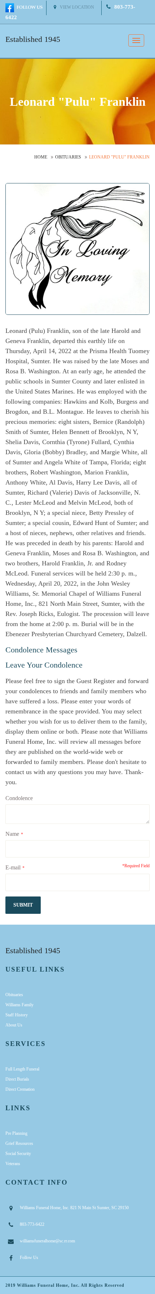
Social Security (18, 1153)
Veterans (12, 1163)
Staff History (16, 1014)
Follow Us (29, 1257)
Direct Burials (17, 1079)
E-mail (13, 867)
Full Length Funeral (22, 1069)
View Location (77, 7)
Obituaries (68, 157)
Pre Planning (16, 1133)
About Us (13, 1025)
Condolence (19, 798)
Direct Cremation (20, 1089)
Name (12, 834)
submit (23, 905)
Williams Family (19, 1004)
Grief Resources (19, 1143)
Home (40, 157)
